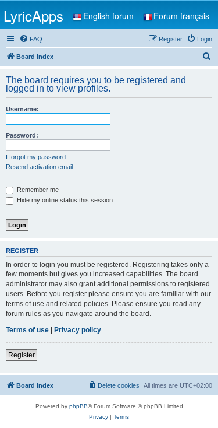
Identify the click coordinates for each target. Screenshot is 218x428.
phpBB (78, 406)
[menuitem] (30, 39)
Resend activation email (39, 166)
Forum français (181, 16)
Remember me (37, 189)
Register (21, 355)
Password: (22, 135)
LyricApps (33, 15)
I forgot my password (36, 156)
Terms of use (27, 330)
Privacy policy (77, 330)
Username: (22, 109)
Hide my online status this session (64, 200)
